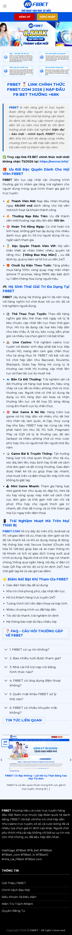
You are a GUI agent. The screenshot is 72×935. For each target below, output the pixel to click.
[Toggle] (6, 650)
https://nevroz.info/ (53, 161)
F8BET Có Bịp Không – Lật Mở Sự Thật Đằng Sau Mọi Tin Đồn (36, 777)
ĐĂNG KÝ (24, 16)
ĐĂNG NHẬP (47, 16)
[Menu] (5, 6)
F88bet (47, 850)
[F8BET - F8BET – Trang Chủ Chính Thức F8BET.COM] (36, 6)
